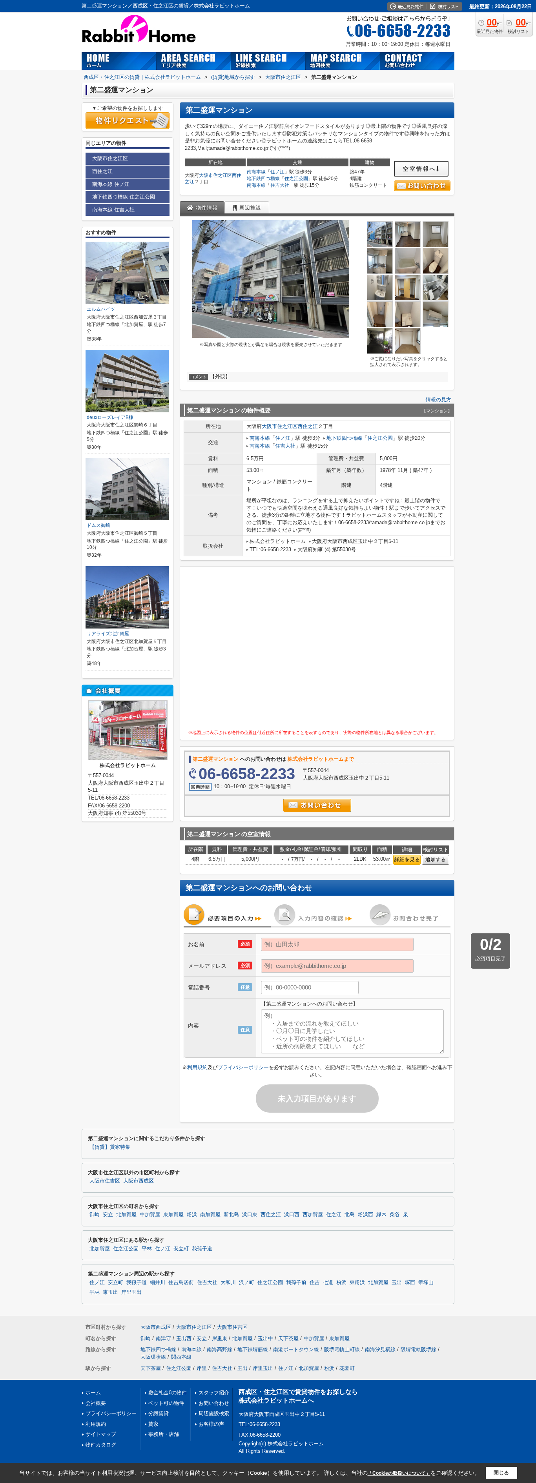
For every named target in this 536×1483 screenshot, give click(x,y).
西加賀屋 (313, 1214)
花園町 (347, 1368)
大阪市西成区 (138, 1181)
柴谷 (395, 1214)
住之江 (333, 1214)
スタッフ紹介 (214, 1393)
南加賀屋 (210, 1214)
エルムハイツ (101, 309)
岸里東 (219, 1338)
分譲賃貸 (158, 1413)
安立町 (181, 1249)
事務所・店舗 (163, 1434)
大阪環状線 (153, 1357)
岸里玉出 (131, 1292)
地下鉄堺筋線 (252, 1349)
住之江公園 (296, 178)
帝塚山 (426, 1282)
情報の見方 (438, 400)
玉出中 (265, 1338)
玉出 (397, 1282)
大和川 (228, 1282)
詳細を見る (407, 859)
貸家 (153, 1424)
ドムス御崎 (98, 525)
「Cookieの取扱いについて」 (399, 1473)
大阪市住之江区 (215, 175)
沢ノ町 (246, 1282)
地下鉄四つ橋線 (263, 178)
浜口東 (249, 1214)
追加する (435, 859)
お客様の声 (211, 1424)
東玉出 (110, 1292)
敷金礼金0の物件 (167, 1393)
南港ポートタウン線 (296, 1349)
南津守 (163, 1338)
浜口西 (291, 1214)
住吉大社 (279, 185)
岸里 (202, 1368)
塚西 (410, 1282)
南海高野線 (219, 1349)
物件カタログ (101, 1445)
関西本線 (181, 1357)
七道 (328, 1282)
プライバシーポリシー (243, 1067)
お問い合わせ (214, 1403)
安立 (108, 1214)
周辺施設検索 (214, 1413)
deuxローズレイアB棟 (110, 417)
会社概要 (96, 1403)
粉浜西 (365, 1214)
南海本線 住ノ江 (110, 184)
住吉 (315, 1282)
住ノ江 (277, 172)
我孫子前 (296, 1282)
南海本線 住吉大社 (113, 210)
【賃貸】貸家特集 (109, 1147)
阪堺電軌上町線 (342, 1349)
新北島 (231, 1214)
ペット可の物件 (166, 1403)
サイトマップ (101, 1434)
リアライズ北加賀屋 (108, 633)
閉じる (501, 1473)
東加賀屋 (173, 1214)
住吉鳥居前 (181, 1282)
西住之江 (307, 426)
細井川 (157, 1282)
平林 (147, 1249)
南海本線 (256, 172)
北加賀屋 (126, 1214)
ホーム (93, 1393)
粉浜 (192, 1214)
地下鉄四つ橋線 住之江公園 (123, 197)
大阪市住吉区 (104, 1181)
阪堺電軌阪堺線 (418, 1349)
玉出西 (183, 1338)
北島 (350, 1214)
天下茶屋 (288, 1338)
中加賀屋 (150, 1214)
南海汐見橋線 (380, 1349)
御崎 (94, 1214)
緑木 (381, 1214)
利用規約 (197, 1067)
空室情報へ (419, 169)
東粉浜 (357, 1282)
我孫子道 (202, 1249)
